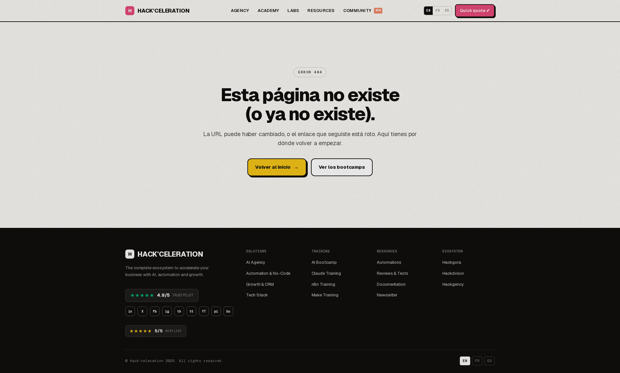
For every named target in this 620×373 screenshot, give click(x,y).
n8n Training (323, 284)
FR (438, 10)
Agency (240, 10)
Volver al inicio (277, 167)
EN (428, 10)
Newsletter (387, 295)
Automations (389, 262)
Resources (321, 10)
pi (216, 311)
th (179, 311)
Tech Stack (257, 295)
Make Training (325, 295)
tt (191, 311)
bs (228, 311)
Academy (268, 10)
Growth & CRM (260, 284)
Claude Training (326, 273)
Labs (293, 10)
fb (155, 311)
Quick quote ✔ (475, 10)
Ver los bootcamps (342, 167)
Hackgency (453, 284)
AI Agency (255, 262)
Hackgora (451, 262)
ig (167, 311)
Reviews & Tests (392, 273)
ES (447, 10)
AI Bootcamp (324, 262)
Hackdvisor (453, 273)
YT (204, 311)
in (130, 311)
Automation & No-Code (268, 273)
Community (362, 10)
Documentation (391, 284)
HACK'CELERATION (158, 10)
